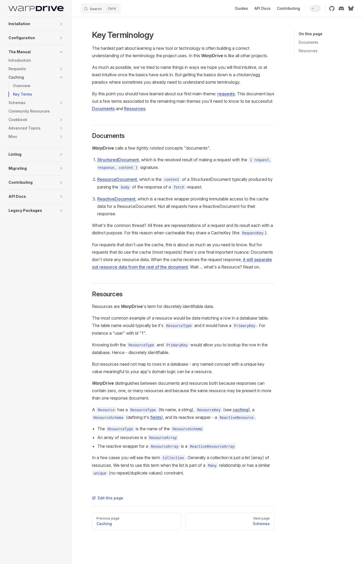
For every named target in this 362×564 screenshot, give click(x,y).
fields (155, 417)
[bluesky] (351, 8)
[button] (61, 24)
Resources (308, 50)
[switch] (315, 8)
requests (226, 93)
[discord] (341, 8)
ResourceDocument (117, 179)
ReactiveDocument (116, 199)
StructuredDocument (118, 159)
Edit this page (110, 498)
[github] (332, 8)
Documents (308, 42)
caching (240, 409)
